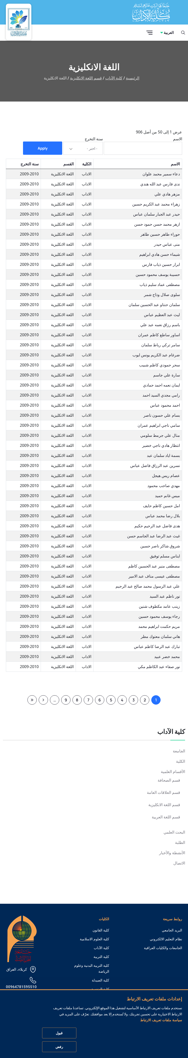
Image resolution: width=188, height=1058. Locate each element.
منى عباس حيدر (167, 244)
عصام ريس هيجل (166, 475)
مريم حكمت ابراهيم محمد (159, 626)
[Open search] (183, 33)
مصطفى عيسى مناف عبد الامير (154, 576)
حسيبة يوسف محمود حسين (158, 274)
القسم (68, 164)
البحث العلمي (174, 832)
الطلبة (180, 842)
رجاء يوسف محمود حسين (159, 616)
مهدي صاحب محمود (163, 485)
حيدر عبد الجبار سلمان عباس (156, 214)
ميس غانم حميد (167, 495)
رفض (59, 1047)
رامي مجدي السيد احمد (161, 395)
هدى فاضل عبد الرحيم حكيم (157, 526)
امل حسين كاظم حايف (161, 505)
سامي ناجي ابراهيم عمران (159, 425)
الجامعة (179, 751)
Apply (42, 148)
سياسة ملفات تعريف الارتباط (161, 1020)
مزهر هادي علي (167, 194)
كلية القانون (101, 930)
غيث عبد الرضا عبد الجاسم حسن (153, 536)
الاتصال (179, 863)
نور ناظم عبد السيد (165, 596)
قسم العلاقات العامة (163, 792)
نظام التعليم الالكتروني (166, 939)
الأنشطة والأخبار (172, 853)
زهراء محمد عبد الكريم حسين (156, 204)
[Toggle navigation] (149, 33)
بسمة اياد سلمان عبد (163, 455)
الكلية (180, 761)
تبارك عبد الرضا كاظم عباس (157, 646)
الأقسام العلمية (173, 771)
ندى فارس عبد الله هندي (160, 184)
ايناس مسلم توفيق (165, 556)
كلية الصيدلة (100, 980)
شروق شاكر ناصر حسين (160, 546)
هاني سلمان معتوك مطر (160, 636)
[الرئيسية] (22, 938)
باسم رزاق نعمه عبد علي (160, 324)
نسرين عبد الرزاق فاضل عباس (155, 465)
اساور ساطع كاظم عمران (159, 334)
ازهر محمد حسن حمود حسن (157, 224)
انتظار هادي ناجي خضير (161, 445)
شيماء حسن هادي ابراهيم (159, 254)
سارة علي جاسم (166, 375)
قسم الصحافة (169, 780)
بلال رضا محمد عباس (162, 515)
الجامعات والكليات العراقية (163, 948)
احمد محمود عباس (165, 405)
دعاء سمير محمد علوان (161, 174)
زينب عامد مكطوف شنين (159, 606)
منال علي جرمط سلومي (160, 435)
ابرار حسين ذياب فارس (161, 264)
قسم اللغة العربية (166, 817)
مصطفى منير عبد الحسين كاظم (154, 566)
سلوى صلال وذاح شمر (162, 294)
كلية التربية (101, 957)
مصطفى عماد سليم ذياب (160, 284)
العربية (169, 32)
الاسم (177, 139)
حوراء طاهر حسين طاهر (160, 234)
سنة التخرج (94, 139)
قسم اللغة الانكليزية (86, 78)
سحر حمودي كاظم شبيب (159, 365)
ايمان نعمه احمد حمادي (161, 385)
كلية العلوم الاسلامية (94, 939)
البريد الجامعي (172, 930)
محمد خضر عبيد (167, 656)
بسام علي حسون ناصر (161, 415)
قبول (59, 1033)
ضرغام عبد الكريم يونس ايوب (156, 355)
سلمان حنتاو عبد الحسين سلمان (154, 304)
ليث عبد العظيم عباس (162, 314)
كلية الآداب (113, 78)
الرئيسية (132, 78)
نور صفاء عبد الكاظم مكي (159, 666)
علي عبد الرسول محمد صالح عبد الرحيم (148, 586)
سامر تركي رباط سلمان (160, 345)
